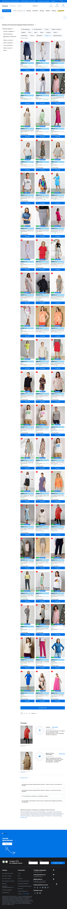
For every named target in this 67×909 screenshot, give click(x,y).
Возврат (4, 883)
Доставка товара (6, 876)
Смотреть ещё (43, 707)
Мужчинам (13, 6)
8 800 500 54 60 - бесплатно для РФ (10, 1)
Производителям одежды (25, 886)
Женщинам (5, 6)
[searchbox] (19, 10)
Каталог (8, 10)
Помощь (54, 10)
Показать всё (23, 817)
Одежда (28, 10)
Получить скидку (57, 863)
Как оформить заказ (7, 873)
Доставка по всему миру (43, 1)
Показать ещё (23, 777)
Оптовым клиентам (23, 883)
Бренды (42, 10)
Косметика (35, 10)
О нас (19, 873)
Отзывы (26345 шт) (23, 891)
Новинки (48, 10)
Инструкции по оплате (8, 881)
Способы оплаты (6, 878)
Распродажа (61, 10)
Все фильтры (26, 29)
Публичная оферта (7, 890)
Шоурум (20, 878)
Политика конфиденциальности (8, 887)
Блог (19, 876)
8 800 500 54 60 (38, 872)
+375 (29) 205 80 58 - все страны (27, 1)
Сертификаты (5, 892)
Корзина (63, 6)
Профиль (51, 6)
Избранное (57, 6)
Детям (19, 6)
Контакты (20, 888)
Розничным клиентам (23, 881)
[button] (33, 63)
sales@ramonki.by (38, 876)
